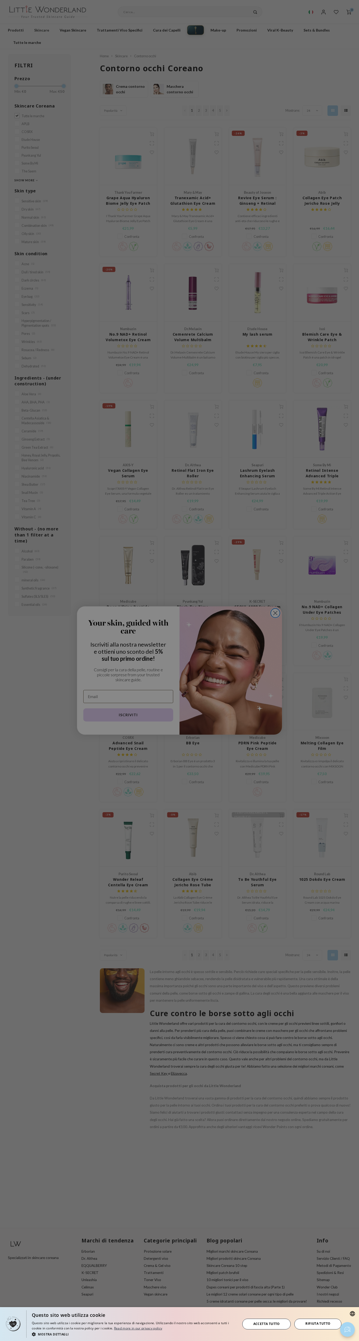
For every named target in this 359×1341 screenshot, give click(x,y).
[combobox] (352, 1313)
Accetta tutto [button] (266, 1324)
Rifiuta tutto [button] (317, 1323)
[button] (133, 1334)
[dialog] (179, 1324)
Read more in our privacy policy (138, 1328)
